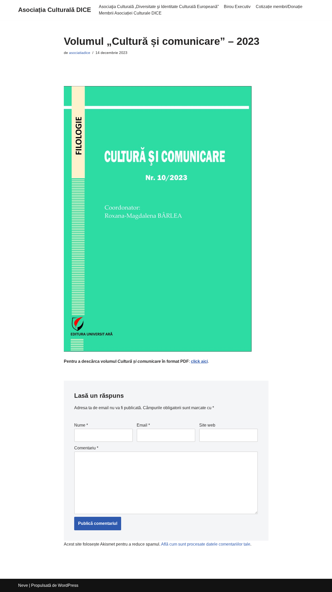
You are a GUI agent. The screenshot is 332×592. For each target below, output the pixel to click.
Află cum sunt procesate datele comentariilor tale (205, 544)
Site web (207, 425)
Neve (23, 585)
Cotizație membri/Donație (279, 6)
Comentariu (86, 448)
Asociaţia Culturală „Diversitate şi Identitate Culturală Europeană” (159, 6)
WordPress (68, 585)
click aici (199, 361)
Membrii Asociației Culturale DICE (130, 13)
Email (143, 425)
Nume (81, 425)
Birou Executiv (237, 6)
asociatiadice (79, 53)
